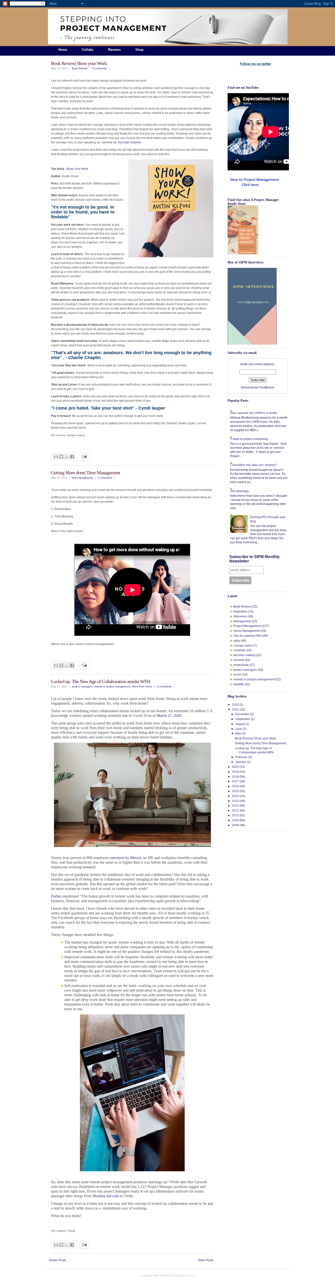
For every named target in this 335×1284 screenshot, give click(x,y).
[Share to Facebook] (72, 456)
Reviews (114, 49)
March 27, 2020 (169, 715)
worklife (238, 684)
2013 (235, 801)
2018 (235, 776)
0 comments (99, 68)
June (238, 729)
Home (62, 49)
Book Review (80, 68)
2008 (235, 825)
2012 (235, 805)
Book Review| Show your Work (79, 63)
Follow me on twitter (255, 64)
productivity (241, 665)
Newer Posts (57, 1260)
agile (236, 640)
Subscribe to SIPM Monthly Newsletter (254, 559)
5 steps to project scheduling (249, 439)
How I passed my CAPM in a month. (254, 413)
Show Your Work (77, 169)
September (242, 719)
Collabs (87, 49)
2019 (235, 771)
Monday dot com (105, 1196)
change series (242, 645)
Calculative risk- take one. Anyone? (253, 465)
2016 (235, 786)
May (238, 733)
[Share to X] (66, 456)
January (240, 762)
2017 (235, 781)
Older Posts (205, 1260)
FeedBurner (266, 387)
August (240, 724)
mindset (238, 660)
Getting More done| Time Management (85, 472)
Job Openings (239, 491)
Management (242, 621)
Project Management (247, 626)
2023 (235, 704)
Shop (139, 49)
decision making (244, 655)
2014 (235, 796)
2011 (235, 810)
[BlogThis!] (61, 456)
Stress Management (246, 631)
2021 (235, 709)
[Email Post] (84, 457)
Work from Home (142, 686)
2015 (235, 791)
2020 (235, 767)
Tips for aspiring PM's (247, 635)
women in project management (112, 686)
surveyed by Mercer (125, 858)
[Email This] (55, 456)
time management (82, 477)
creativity (239, 650)
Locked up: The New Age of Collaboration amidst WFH (100, 681)
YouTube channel (129, 142)
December (242, 714)
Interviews (240, 616)
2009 (235, 820)
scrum (237, 674)
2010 (235, 815)
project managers (82, 686)
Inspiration (240, 611)
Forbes (56, 896)
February (241, 757)
